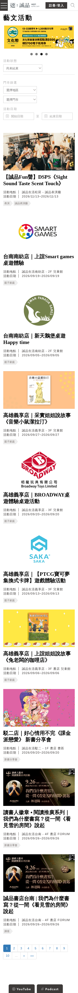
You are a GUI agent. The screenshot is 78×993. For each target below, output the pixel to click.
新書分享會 (10, 759)
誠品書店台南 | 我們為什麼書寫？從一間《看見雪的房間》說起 (37, 905)
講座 (7, 931)
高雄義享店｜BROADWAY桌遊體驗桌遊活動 (36, 498)
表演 (7, 203)
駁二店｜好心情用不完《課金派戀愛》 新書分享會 (37, 736)
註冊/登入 (56, 5)
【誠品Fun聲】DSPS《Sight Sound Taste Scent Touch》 (35, 180)
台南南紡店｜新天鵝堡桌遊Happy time (34, 339)
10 (7, 955)
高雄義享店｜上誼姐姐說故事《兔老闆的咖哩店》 (37, 657)
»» (32, 955)
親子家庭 (9, 282)
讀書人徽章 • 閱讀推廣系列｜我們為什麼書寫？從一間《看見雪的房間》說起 (37, 819)
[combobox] (22, 68)
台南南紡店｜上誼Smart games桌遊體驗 (38, 260)
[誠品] (25, 4)
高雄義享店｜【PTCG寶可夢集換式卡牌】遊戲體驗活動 (36, 577)
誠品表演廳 (21, 203)
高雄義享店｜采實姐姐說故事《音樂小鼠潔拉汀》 (37, 418)
